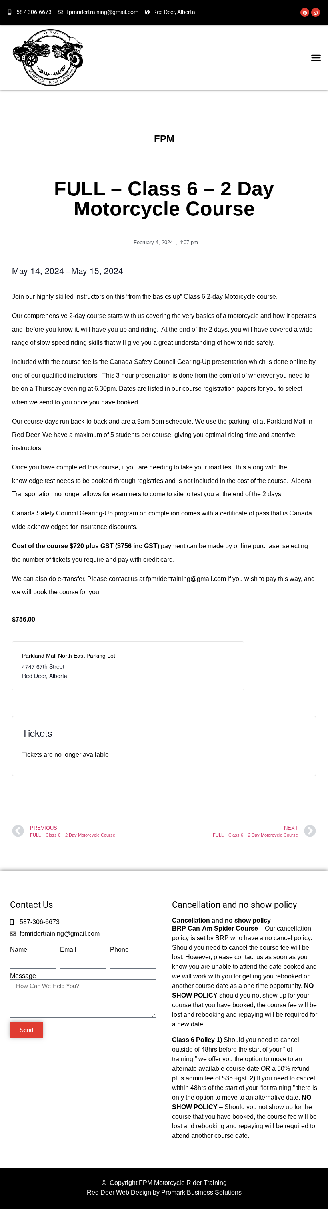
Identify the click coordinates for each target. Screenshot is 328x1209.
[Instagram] (315, 12)
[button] (316, 58)
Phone (119, 950)
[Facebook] (304, 12)
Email (68, 950)
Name (18, 950)
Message (23, 976)
